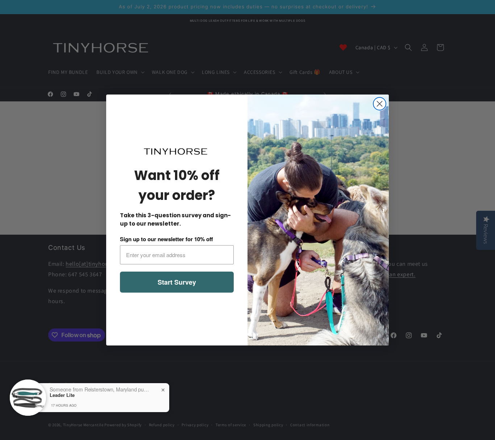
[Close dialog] (379, 103)
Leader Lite (62, 395)
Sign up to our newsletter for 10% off (166, 239)
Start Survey (177, 282)
